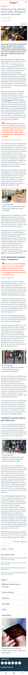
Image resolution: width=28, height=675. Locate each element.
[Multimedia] (14, 673)
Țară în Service (8, 593)
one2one (5, 598)
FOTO (4, 610)
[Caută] (22, 673)
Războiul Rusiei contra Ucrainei (11, 585)
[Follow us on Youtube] (5, 663)
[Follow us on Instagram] (9, 663)
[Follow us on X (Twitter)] (19, 663)
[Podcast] (6, 673)
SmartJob (6, 604)
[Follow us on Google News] (16, 663)
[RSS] (12, 663)
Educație (3, 6)
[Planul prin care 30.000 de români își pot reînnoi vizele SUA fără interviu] (14, 632)
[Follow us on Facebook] (2, 663)
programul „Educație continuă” (16, 535)
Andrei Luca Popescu (6, 17)
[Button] (24, 24)
